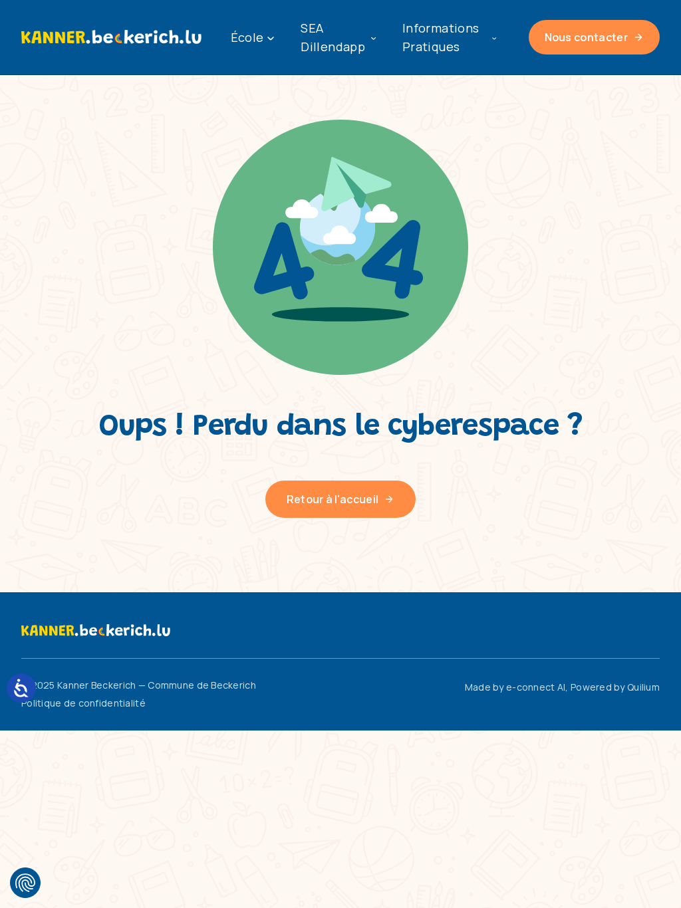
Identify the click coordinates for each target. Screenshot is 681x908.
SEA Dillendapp (333, 37)
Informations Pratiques (440, 37)
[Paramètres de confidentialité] (25, 882)
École (247, 37)
